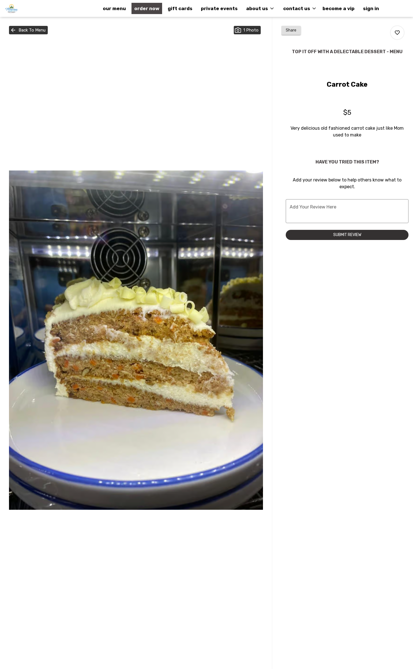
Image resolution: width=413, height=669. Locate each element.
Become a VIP (339, 8)
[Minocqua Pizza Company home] (29, 8)
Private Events (219, 8)
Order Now (146, 8)
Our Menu (114, 8)
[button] (260, 8)
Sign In (371, 8)
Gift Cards (180, 8)
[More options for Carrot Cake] (397, 32)
